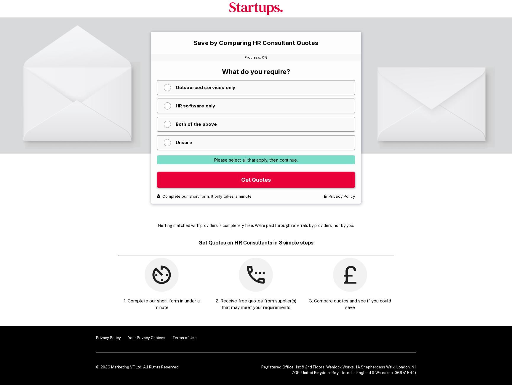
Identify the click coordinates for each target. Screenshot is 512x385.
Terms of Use (184, 338)
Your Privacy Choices (146, 338)
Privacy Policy (108, 338)
